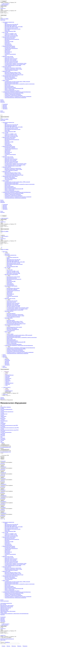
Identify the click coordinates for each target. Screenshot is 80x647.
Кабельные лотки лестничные (11, 558)
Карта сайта (2, 640)
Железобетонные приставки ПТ (11, 524)
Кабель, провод (6, 580)
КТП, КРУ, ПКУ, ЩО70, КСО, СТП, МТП (13, 526)
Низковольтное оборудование (9, 546)
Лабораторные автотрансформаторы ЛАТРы (14, 593)
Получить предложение (5, 116)
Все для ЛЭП (5, 532)
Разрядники (7, 542)
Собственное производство (8, 522)
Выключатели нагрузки (10, 538)
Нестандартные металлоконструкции (12, 529)
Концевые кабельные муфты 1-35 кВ (12, 572)
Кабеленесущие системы (8, 556)
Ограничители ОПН (9, 541)
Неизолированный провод (10, 587)
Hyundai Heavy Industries (10, 547)
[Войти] (0, 245)
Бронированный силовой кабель (11, 582)
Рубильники (7, 553)
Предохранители (8, 551)
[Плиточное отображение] (0, 460)
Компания (2, 614)
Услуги (1, 599)
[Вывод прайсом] (3, 460)
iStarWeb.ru (7, 642)
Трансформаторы (8, 545)
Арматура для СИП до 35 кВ (11, 534)
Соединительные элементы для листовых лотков (15, 564)
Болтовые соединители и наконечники (13, 567)
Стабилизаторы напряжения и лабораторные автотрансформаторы (17, 591)
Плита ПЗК (7, 530)
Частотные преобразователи (11, 578)
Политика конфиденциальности (7, 638)
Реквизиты (5, 107)
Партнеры (5, 106)
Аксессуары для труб (9, 557)
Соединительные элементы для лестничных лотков (15, 563)
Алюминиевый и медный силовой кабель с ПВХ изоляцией (17, 581)
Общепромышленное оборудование (10, 575)
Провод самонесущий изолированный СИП (14, 588)
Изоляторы (7, 540)
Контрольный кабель (9, 586)
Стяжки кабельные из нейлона (11, 570)
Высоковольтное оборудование (9, 537)
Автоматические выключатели (11, 548)
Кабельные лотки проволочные (11, 561)
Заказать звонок (3, 15)
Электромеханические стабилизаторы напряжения (15, 597)
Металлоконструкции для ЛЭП (11, 527)
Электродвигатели (8, 579)
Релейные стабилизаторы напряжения (13, 594)
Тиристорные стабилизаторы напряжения (13, 595)
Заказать (2, 465)
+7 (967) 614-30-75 (5, 3)
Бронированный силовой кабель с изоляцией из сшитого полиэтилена (19, 583)
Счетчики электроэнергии (10, 554)
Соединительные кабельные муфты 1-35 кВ (14, 574)
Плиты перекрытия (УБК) (10, 531)
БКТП (6, 523)
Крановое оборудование (10, 577)
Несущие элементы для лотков (11, 562)
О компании (5, 104)
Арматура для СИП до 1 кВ (10, 533)
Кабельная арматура (7, 566)
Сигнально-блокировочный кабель (12, 590)
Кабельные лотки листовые (10, 559)
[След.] (0, 520)
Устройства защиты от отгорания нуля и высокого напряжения (18, 596)
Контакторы (7, 550)
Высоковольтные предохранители (12, 539)
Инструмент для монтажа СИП (11, 535)
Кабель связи (7, 585)
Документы (5, 108)
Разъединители (8, 543)
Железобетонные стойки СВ (11, 525)
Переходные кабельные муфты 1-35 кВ (13, 573)
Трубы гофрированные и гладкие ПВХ (13, 565)
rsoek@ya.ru (2, 8)
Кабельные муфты (6, 571)
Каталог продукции (4, 600)
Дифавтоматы (8, 549)
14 (4, 518)
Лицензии (5, 105)
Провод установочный (9, 589)
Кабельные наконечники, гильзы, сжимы (13, 569)
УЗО (6, 555)
